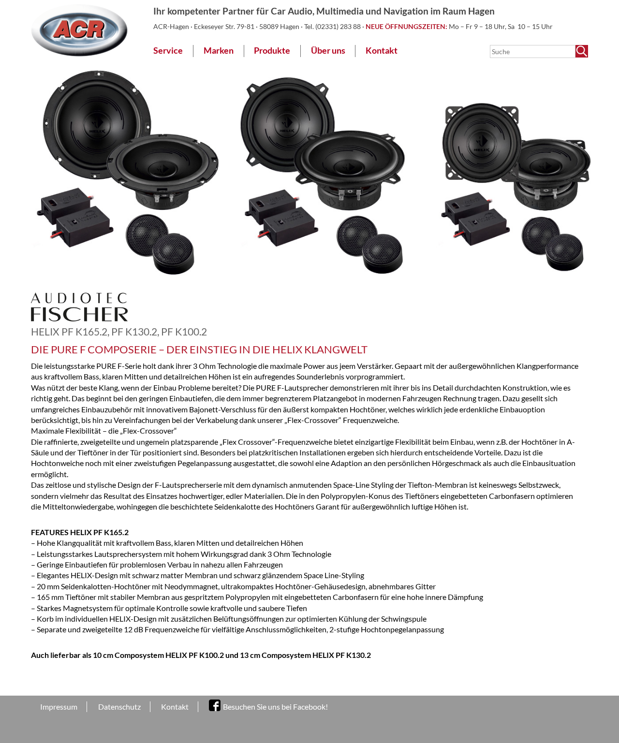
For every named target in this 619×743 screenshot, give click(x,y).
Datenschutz (119, 706)
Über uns (328, 50)
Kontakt (382, 50)
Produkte (272, 50)
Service (168, 50)
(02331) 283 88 (338, 26)
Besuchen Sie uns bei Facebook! (275, 706)
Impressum (58, 706)
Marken (219, 50)
